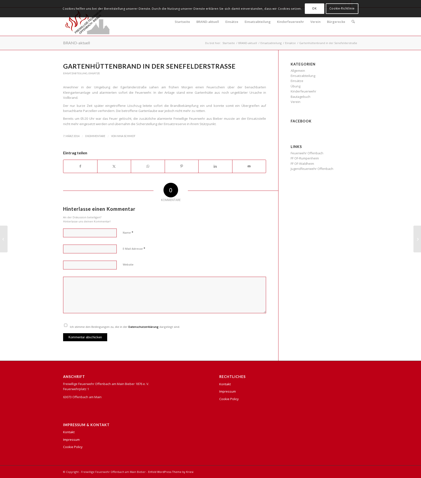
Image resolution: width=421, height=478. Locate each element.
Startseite (182, 21)
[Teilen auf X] (114, 166)
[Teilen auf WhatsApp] (148, 166)
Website (128, 264)
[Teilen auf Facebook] (80, 166)
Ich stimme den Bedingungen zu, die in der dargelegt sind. (125, 327)
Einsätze (231, 21)
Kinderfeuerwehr (290, 21)
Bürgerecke (336, 21)
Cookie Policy (73, 447)
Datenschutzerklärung (143, 327)
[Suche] (353, 22)
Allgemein (298, 70)
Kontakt (69, 432)
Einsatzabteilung (258, 21)
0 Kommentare (95, 136)
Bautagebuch (300, 96)
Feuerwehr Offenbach (307, 153)
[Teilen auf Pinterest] (182, 166)
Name (128, 232)
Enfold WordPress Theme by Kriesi (170, 472)
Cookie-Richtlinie (342, 8)
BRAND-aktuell (207, 21)
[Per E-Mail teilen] (249, 166)
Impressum (71, 439)
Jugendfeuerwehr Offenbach (312, 168)
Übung (295, 86)
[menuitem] (353, 22)
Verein (315, 21)
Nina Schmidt (126, 136)
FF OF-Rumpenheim (305, 158)
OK (314, 8)
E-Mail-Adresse (134, 248)
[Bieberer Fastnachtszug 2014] (4, 239)
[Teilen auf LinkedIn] (215, 166)
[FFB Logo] (87, 22)
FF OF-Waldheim (302, 163)
